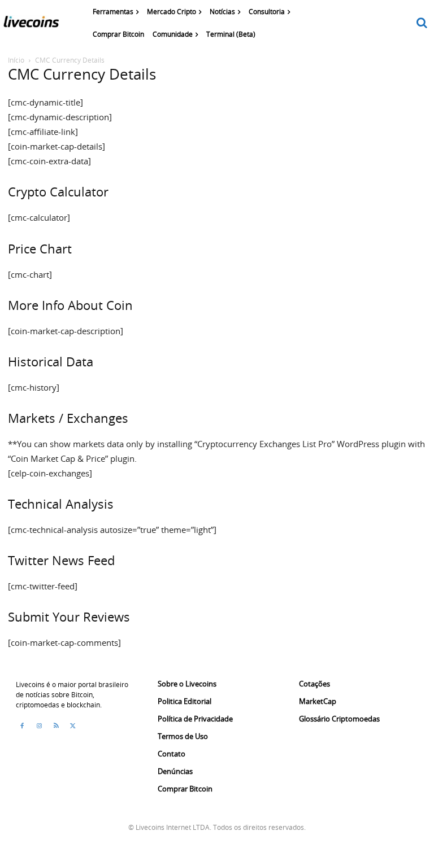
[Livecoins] (31, 24)
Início (16, 59)
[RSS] (56, 726)
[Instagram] (39, 726)
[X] (73, 726)
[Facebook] (22, 726)
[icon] (422, 23)
